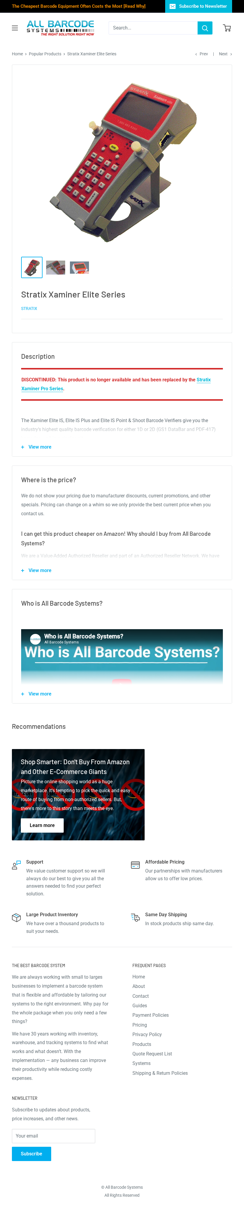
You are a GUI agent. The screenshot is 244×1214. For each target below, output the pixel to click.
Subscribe (31, 1154)
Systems (141, 1063)
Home (17, 53)
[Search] (205, 28)
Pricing (139, 1025)
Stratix (29, 308)
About (138, 986)
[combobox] (153, 28)
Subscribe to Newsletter (203, 6)
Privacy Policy (147, 1034)
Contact (140, 996)
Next (223, 53)
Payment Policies (150, 1015)
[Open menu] (15, 28)
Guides (139, 1005)
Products (141, 1044)
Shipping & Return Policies (160, 1073)
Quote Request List (152, 1054)
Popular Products (45, 53)
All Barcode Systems (124, 1187)
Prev (204, 53)
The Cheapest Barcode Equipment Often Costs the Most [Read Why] (79, 6)
